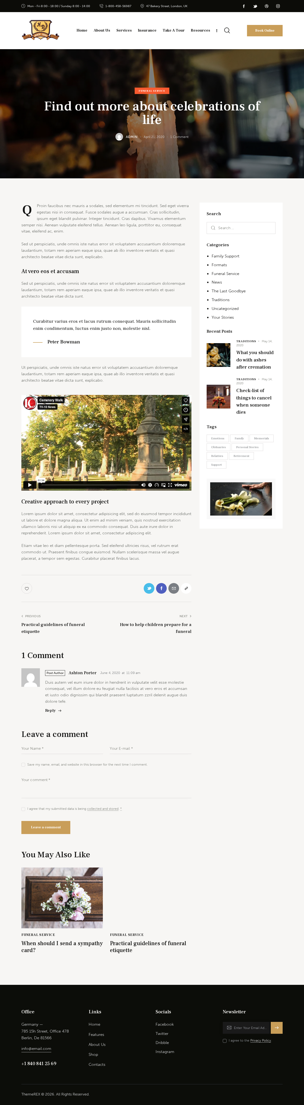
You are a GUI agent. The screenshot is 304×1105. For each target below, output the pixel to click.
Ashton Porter (83, 673)
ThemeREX (30, 1094)
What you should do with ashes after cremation (255, 359)
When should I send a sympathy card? (62, 947)
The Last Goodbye (229, 291)
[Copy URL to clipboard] (186, 588)
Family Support (225, 256)
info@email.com (36, 1048)
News (217, 282)
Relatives (217, 456)
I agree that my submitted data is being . (74, 809)
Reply (50, 710)
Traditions (221, 299)
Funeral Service (152, 91)
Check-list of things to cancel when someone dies (253, 401)
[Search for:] (241, 227)
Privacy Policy (260, 1041)
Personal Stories (247, 447)
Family (239, 438)
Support (216, 465)
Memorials (261, 438)
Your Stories (223, 317)
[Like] (27, 588)
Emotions (217, 438)
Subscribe (276, 1030)
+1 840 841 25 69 (38, 1064)
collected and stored (103, 809)
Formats (219, 264)
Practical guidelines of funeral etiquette (148, 947)
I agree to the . (250, 1041)
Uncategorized (225, 308)
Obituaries (218, 447)
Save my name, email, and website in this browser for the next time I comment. (87, 765)
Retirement (241, 456)
